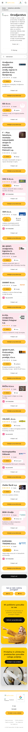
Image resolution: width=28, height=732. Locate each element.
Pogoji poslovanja (9, 720)
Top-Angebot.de (19, 722)
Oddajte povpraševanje (14, 95)
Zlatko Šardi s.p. (9, 485)
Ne (21, 593)
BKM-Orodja (8, 512)
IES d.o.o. (6, 104)
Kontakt (14, 709)
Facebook (10, 699)
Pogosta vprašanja (9, 722)
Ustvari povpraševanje (14, 620)
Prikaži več (14, 576)
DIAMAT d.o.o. (8, 282)
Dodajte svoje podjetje (14, 662)
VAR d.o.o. (6, 212)
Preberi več (14, 90)
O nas (14, 706)
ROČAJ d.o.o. (8, 386)
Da (9, 593)
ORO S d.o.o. (8, 179)
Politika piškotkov (19, 720)
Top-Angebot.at (14, 724)
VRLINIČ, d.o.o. (9, 419)
